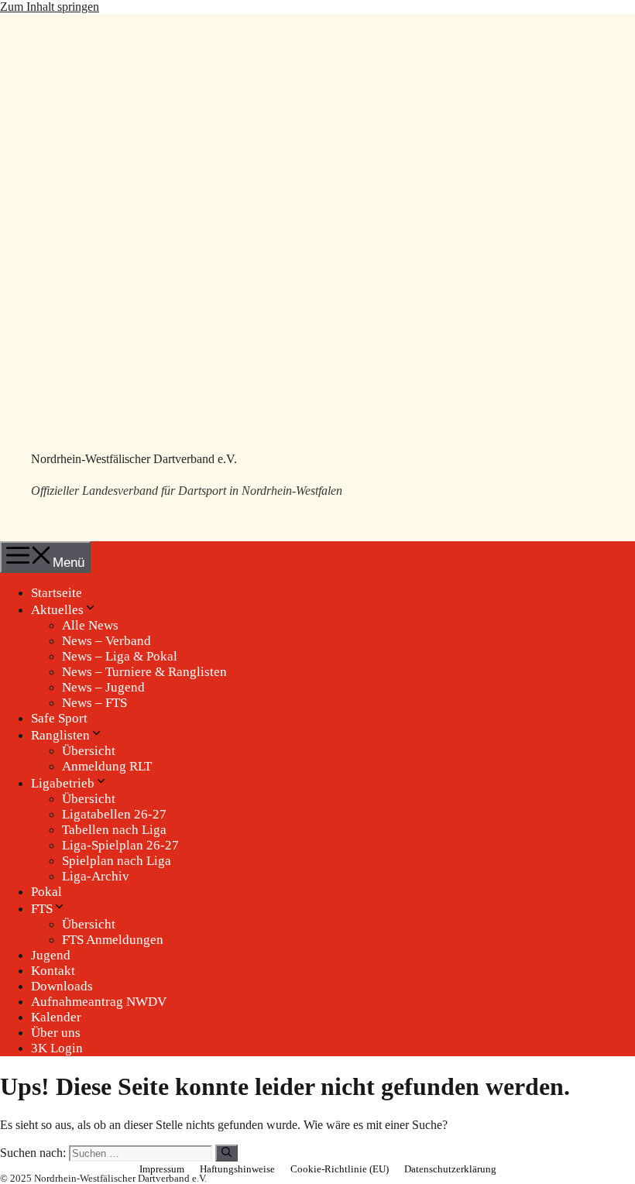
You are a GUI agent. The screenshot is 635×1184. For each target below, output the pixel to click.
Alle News (90, 625)
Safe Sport (59, 718)
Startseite (56, 592)
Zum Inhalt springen (49, 6)
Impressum (161, 1169)
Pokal (46, 891)
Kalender (56, 1017)
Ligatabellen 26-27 (114, 814)
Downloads (62, 986)
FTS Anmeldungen (112, 939)
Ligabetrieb (62, 783)
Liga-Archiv (95, 876)
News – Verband (106, 640)
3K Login (57, 1048)
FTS (42, 908)
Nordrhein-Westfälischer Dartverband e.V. (134, 458)
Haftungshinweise (237, 1169)
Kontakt (53, 970)
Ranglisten (60, 735)
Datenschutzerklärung (450, 1169)
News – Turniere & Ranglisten (144, 671)
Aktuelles (57, 609)
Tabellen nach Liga (114, 829)
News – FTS (94, 702)
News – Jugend (103, 687)
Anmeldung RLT (107, 766)
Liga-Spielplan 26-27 (120, 845)
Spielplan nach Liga (116, 860)
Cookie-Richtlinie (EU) (339, 1169)
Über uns (56, 1032)
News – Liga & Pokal (119, 656)
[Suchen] (226, 1153)
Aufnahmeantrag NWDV (98, 1001)
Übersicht (88, 750)
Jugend (50, 955)
